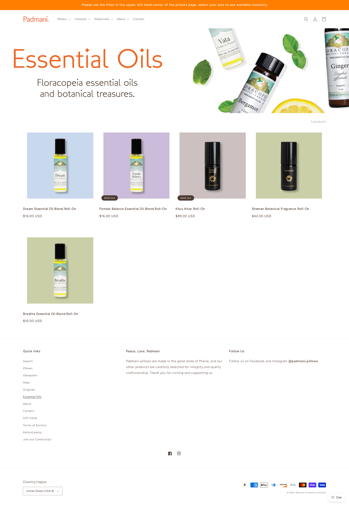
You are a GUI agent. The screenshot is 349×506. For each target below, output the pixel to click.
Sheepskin (30, 375)
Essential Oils (32, 397)
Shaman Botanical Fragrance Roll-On (280, 209)
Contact (28, 411)
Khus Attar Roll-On (190, 209)
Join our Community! (37, 439)
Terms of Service (34, 425)
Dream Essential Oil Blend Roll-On (49, 209)
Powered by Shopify (315, 492)
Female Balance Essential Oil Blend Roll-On (133, 209)
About (27, 404)
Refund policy (32, 432)
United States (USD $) (40, 490)
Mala (26, 382)
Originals (29, 389)
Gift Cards (30, 418)
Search (28, 361)
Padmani (300, 492)
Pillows (28, 368)
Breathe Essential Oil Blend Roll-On (50, 314)
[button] (306, 19)
